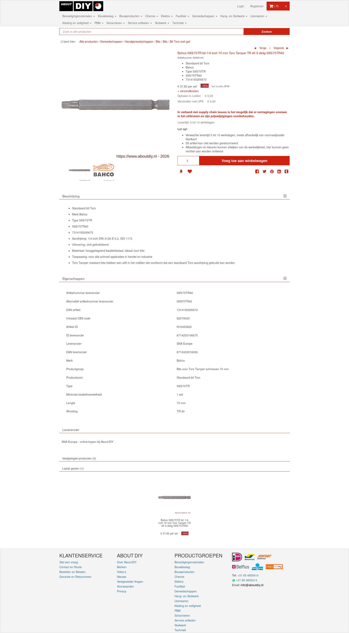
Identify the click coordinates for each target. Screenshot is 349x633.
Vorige (262, 48)
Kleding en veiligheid (75, 23)
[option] (79, 170)
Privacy (121, 591)
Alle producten (88, 41)
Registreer (257, 6)
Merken (122, 567)
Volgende (278, 48)
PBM (98, 23)
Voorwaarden (125, 586)
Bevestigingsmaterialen (77, 16)
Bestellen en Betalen (72, 572)
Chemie (150, 16)
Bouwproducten (129, 16)
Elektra (166, 16)
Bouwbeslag (106, 16)
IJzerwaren (257, 16)
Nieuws (121, 577)
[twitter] (264, 171)
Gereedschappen (203, 16)
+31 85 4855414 (248, 575)
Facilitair (181, 16)
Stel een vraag (68, 562)
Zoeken (267, 31)
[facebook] (257, 171)
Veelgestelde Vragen (130, 581)
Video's (121, 572)
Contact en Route (70, 567)
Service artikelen (139, 23)
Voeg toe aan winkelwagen (244, 160)
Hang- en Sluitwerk (232, 16)
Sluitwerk (161, 23)
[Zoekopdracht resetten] (232, 31)
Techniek (178, 23)
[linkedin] (279, 171)
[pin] (181, 171)
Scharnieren (114, 23)
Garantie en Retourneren (75, 577)
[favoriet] (189, 171)
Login (240, 6)
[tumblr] (286, 171)
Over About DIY (127, 562)
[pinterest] (272, 171)
